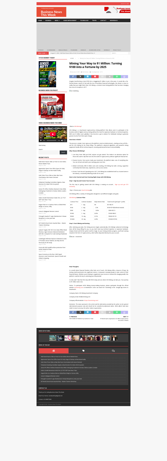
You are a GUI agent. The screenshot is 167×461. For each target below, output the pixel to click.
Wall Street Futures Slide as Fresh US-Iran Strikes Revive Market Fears (59, 356)
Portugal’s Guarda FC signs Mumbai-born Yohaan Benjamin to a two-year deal (61, 379)
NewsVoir (83, 50)
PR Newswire (74, 50)
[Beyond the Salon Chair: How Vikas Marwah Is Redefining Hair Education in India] (98, 338)
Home (40, 20)
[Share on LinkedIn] (87, 76)
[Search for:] (119, 53)
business (48, 20)
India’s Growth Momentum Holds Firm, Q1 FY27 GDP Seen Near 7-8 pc (59, 370)
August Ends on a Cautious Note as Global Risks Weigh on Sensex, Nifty (60, 373)
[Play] (41, 140)
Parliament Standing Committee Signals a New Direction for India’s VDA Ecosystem (62, 365)
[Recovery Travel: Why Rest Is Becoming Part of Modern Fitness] (52, 338)
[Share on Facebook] (73, 76)
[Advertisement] (83, 35)
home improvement (70, 20)
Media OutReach (63, 50)
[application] (53, 134)
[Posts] (54, 350)
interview (40, 50)
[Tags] (83, 350)
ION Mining (77, 126)
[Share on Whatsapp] (117, 76)
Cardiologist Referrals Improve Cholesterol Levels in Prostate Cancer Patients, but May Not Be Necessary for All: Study (53, 240)
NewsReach (114, 20)
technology (84, 20)
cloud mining (85, 190)
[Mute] (62, 140)
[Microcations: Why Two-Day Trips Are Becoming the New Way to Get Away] (75, 338)
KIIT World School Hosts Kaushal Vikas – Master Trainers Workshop (58, 381)
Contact (103, 20)
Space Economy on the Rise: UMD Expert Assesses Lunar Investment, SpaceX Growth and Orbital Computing (52, 256)
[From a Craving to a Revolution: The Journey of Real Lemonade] (113, 338)
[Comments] (113, 350)
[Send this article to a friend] (102, 76)
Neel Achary (85, 72)
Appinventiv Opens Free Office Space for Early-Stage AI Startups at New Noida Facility (63, 359)
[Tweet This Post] (80, 76)
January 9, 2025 (76, 72)
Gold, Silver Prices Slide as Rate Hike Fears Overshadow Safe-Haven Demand (61, 362)
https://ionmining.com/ (91, 300)
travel (94, 20)
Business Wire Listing (94, 50)
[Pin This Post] (95, 76)
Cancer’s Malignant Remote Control (49, 211)
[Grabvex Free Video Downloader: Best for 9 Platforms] (68, 338)
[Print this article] (109, 76)
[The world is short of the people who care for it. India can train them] (106, 338)
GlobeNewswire (51, 50)
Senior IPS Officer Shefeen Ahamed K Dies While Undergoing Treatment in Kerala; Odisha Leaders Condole (52, 191)
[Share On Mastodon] (124, 76)
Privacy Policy (117, 50)
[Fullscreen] (65, 140)
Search (41, 149)
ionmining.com (78, 287)
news (56, 20)
